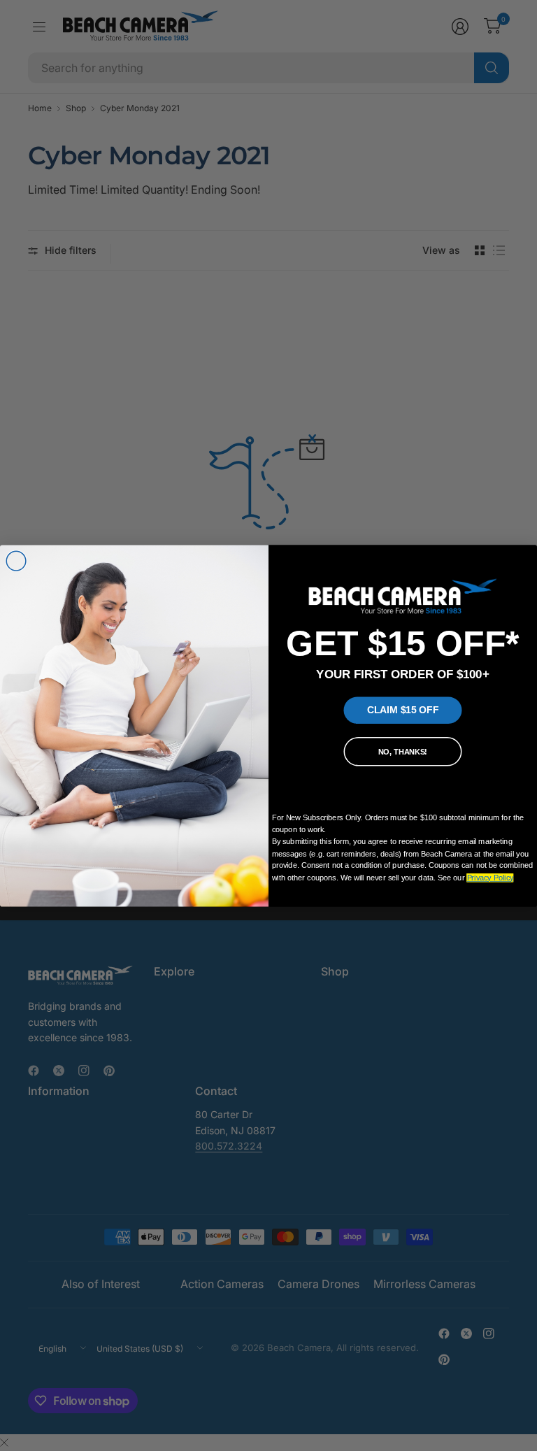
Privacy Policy (490, 877)
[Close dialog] (16, 561)
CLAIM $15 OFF (402, 710)
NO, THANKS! (403, 752)
